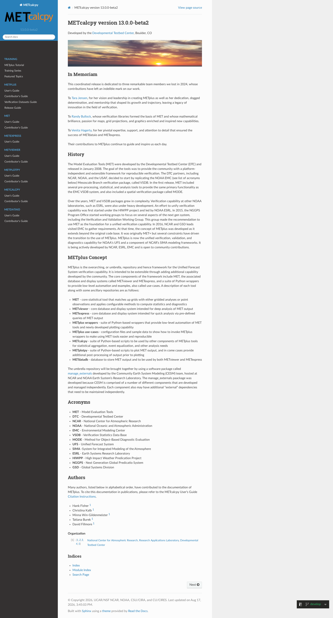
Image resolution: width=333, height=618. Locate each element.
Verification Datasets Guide (20, 102)
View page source (190, 7)
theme (106, 611)
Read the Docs (138, 611)
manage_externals (80, 373)
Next (193, 584)
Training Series (12, 70)
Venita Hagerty (81, 130)
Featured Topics (13, 76)
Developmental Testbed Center (113, 33)
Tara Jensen (79, 98)
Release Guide (12, 107)
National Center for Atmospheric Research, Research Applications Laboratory (133, 540)
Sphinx (86, 611)
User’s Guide (11, 195)
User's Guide (11, 90)
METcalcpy (30, 5)
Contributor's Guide (16, 96)
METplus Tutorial (14, 65)
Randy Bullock (81, 116)
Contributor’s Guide (16, 201)
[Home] (69, 7)
